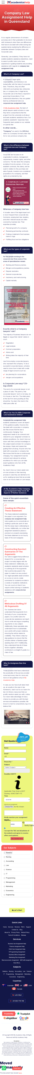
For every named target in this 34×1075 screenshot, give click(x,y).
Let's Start (18, 910)
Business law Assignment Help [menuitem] (17, 943)
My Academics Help (12, 108)
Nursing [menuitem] (11, 971)
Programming (10, 878)
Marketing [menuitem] (27, 974)
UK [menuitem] (21, 985)
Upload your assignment (10, 804)
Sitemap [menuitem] (23, 935)
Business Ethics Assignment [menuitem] (17, 954)
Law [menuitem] (24, 971)
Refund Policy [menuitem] (25, 932)
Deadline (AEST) (10, 774)
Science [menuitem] (29, 971)
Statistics (9, 853)
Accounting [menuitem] (18, 971)
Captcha (7, 820)
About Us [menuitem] (7, 932)
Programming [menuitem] (10, 974)
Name (6, 748)
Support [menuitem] (28, 927)
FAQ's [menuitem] (23, 927)
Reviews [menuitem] (17, 927)
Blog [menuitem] (21, 929)
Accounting (10, 861)
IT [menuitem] (4, 974)
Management (10, 882)
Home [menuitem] (5, 927)
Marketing (9, 886)
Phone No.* (8, 762)
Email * (6, 754)
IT (6, 874)
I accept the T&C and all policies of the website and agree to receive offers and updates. (16, 833)
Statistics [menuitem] (5, 971)
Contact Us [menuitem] (15, 929)
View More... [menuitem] (17, 963)
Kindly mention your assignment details (15, 818)
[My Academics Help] (18, 2)
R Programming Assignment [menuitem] (17, 952)
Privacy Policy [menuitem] (15, 932)
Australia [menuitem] (10, 985)
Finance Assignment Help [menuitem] (17, 946)
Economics (10, 890)
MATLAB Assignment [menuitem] (26, 960)
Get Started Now (17, 838)
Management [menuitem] (19, 974)
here (20, 1073)
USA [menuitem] (30, 985)
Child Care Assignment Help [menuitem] (17, 949)
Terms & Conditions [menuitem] (14, 935)
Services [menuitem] (10, 927)
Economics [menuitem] (13, 977)
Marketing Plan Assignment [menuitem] (17, 957)
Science (9, 869)
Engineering (10, 895)
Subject (7, 764)
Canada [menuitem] (19, 989)
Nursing (8, 857)
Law (7, 865)
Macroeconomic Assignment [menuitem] (10, 960)
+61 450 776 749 (18, 1001)
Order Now (17, 1068)
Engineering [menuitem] (20, 977)
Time (6, 796)
